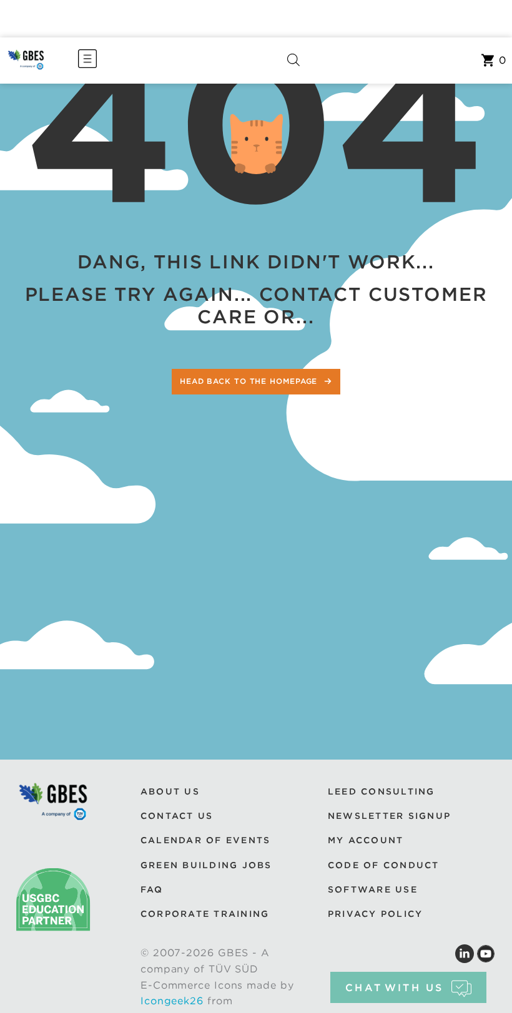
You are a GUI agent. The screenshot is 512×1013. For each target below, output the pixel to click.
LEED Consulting (381, 791)
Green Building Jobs (206, 865)
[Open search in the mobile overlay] (293, 60)
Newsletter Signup (389, 816)
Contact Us (176, 816)
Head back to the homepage (250, 381)
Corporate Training (204, 914)
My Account (365, 840)
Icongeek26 (172, 1001)
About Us (170, 791)
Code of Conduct (384, 865)
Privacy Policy (375, 914)
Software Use (373, 889)
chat (394, 988)
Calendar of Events (205, 840)
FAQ (152, 889)
